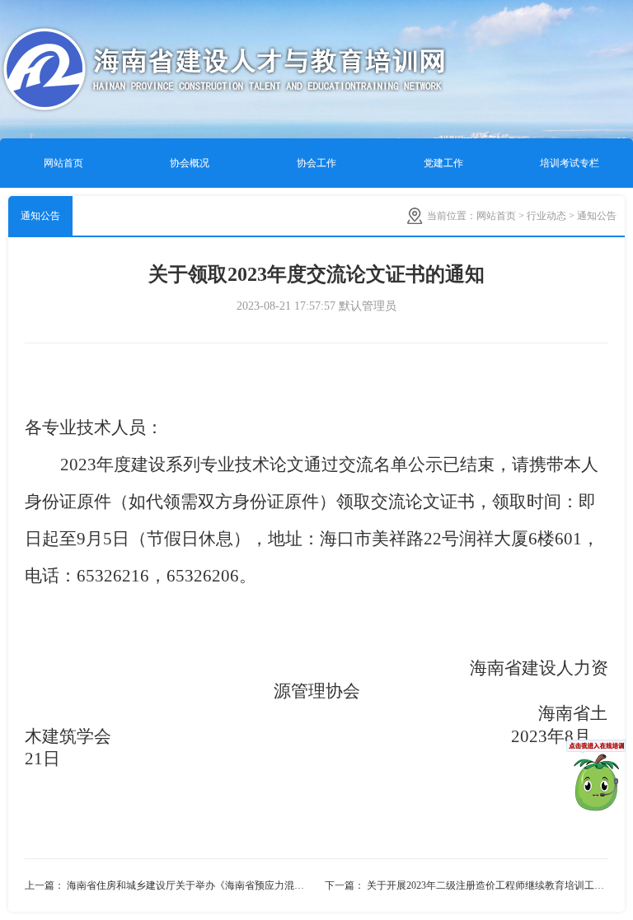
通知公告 (40, 216)
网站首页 (63, 163)
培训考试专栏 (569, 163)
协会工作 (316, 163)
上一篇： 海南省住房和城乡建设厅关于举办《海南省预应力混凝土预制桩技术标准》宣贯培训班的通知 (170, 885)
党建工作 (443, 163)
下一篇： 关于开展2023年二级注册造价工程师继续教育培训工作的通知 (466, 885)
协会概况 (189, 163)
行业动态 (546, 216)
